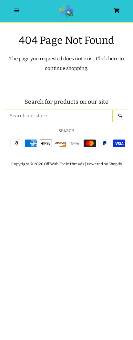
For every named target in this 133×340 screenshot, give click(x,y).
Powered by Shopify (104, 164)
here (113, 59)
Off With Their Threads (64, 164)
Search (67, 131)
